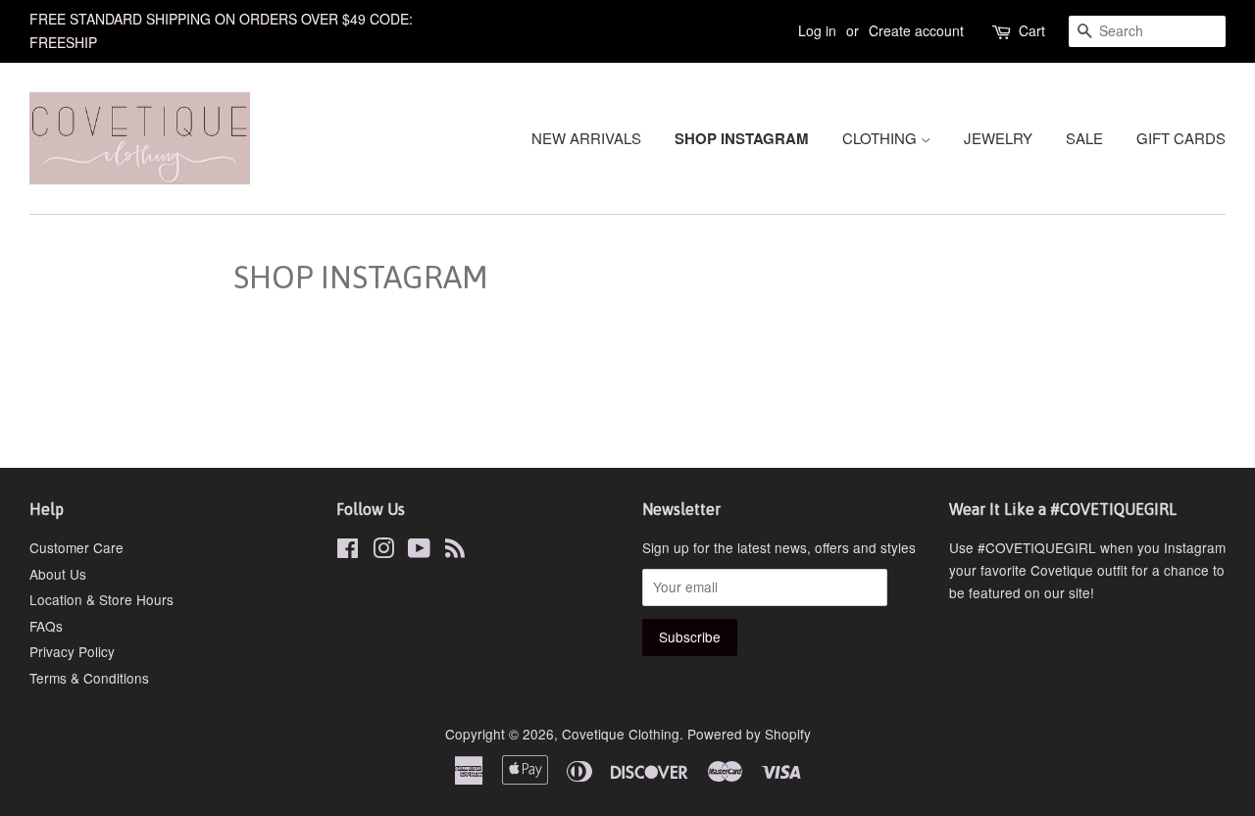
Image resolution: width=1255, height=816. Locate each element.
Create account (916, 30)
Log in (817, 30)
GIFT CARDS (1181, 138)
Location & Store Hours (101, 599)
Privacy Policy (72, 651)
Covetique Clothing (620, 733)
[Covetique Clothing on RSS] (455, 551)
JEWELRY (998, 138)
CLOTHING (881, 138)
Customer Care (76, 547)
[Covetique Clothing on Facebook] (347, 551)
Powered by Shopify (749, 733)
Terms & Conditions (89, 678)
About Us (57, 574)
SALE (1084, 138)
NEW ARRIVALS (586, 138)
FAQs (46, 626)
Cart (1032, 30)
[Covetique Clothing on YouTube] (419, 551)
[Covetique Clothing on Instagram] (383, 551)
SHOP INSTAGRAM (742, 138)
